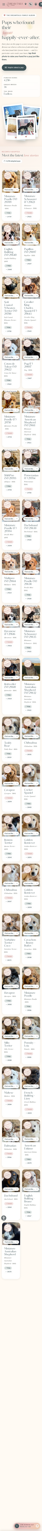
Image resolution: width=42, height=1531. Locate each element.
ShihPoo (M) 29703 (10, 477)
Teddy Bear (8, 744)
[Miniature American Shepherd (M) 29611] (31, 401)
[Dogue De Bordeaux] (11, 1339)
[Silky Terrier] (11, 1028)
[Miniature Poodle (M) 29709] (11, 181)
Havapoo (9, 992)
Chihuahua (30, 742)
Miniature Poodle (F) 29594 (10, 528)
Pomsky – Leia (29, 1044)
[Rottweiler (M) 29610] (11, 669)
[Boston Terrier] (11, 825)
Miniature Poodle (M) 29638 (30, 581)
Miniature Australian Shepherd (10, 1251)
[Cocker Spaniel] (31, 775)
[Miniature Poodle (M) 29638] (31, 563)
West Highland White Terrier (29, 1253)
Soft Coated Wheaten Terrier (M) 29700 (10, 307)
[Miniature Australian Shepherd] (11, 1233)
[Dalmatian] (11, 1130)
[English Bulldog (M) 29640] (11, 234)
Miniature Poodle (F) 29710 (10, 419)
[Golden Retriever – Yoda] (11, 1391)
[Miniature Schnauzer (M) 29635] (31, 616)
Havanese (30, 1406)
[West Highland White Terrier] (31, 1233)
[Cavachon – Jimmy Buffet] (31, 925)
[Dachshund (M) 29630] (31, 510)
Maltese (8, 1092)
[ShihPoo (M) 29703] (11, 460)
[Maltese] (11, 1078)
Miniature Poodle (29, 994)
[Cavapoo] (11, 775)
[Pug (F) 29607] (31, 348)
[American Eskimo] (31, 1131)
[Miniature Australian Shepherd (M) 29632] (31, 669)
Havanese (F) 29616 (10, 633)
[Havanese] (31, 1391)
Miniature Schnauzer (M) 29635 (30, 634)
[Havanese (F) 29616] (11, 616)
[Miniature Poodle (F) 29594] (11, 510)
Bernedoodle (11, 1307)
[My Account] (35, 4)
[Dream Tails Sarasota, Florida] (15, 4)
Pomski (8, 1459)
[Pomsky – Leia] (31, 1027)
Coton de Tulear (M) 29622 (10, 366)
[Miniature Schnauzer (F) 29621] (31, 181)
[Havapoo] (11, 978)
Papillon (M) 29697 (30, 251)
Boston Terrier (8, 841)
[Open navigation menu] (3, 4)
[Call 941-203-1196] (30, 4)
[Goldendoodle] (31, 1339)
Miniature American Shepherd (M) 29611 (30, 421)
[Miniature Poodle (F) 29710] (11, 401)
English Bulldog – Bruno (29, 1198)
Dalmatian (10, 1145)
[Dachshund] (11, 1180)
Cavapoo (9, 790)
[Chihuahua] (31, 728)
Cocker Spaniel (28, 791)
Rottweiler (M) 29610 (10, 685)
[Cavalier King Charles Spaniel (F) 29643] (31, 287)
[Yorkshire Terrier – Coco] (11, 925)
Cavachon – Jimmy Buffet (30, 942)
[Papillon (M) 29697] (31, 234)
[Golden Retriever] (31, 825)
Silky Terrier (8, 1044)
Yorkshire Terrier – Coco (10, 942)
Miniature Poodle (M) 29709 (10, 199)
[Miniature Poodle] (31, 978)
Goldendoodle (32, 1354)
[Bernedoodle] (11, 1292)
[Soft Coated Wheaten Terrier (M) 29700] (11, 287)
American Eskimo (30, 1147)
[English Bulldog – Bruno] (31, 1180)
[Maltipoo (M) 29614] (11, 563)
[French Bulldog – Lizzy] (31, 1078)
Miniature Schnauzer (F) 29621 (30, 199)
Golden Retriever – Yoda (10, 1409)
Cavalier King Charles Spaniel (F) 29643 (30, 307)
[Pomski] (11, 1444)
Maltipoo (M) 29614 (10, 580)
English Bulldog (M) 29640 (10, 252)
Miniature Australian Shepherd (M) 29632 (30, 688)
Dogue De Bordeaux (10, 1356)
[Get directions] (25, 4)
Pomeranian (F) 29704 (31, 477)
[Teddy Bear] (11, 728)
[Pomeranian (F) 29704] (31, 460)
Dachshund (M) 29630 (31, 527)
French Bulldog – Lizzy (29, 1095)
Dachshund (11, 1195)
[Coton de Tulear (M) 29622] (11, 348)
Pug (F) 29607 (28, 365)
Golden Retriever (29, 841)
